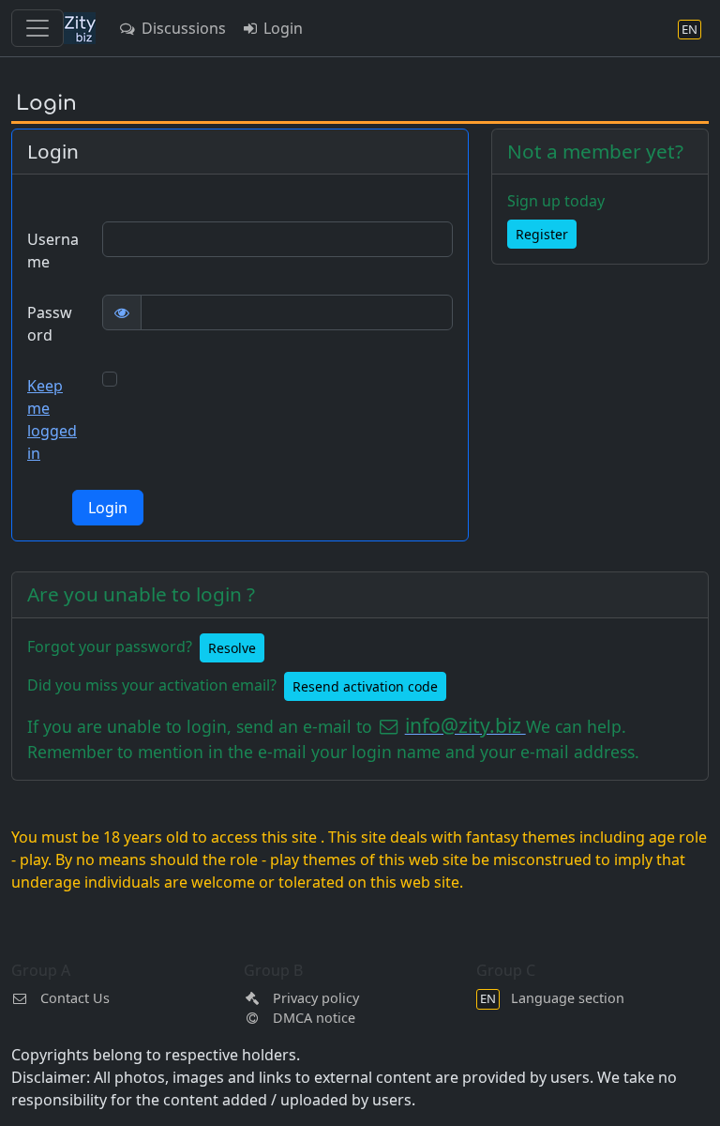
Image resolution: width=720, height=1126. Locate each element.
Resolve (232, 648)
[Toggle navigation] (37, 28)
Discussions (182, 28)
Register (542, 234)
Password (49, 323)
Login (281, 28)
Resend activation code (365, 686)
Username (53, 250)
